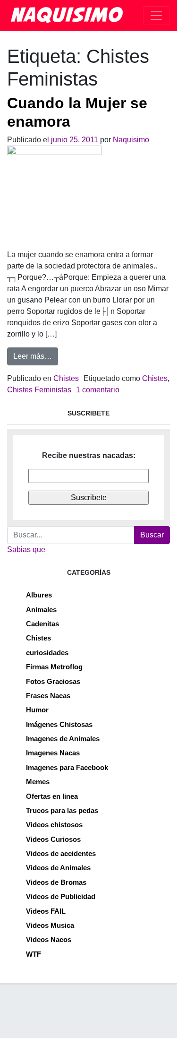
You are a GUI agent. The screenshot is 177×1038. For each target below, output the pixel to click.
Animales (41, 610)
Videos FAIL (46, 911)
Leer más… (35, 356)
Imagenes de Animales (63, 739)
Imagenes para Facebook (67, 767)
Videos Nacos (48, 939)
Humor (37, 710)
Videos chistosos (54, 825)
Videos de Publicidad (60, 896)
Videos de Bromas (56, 882)
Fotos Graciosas (53, 681)
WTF (33, 954)
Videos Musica (50, 925)
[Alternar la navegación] (156, 15)
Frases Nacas (48, 696)
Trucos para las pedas (62, 810)
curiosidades (47, 653)
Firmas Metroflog (54, 667)
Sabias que (26, 549)
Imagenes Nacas (53, 753)
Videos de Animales (58, 868)
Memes (38, 782)
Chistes (66, 378)
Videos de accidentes (61, 853)
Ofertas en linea (52, 796)
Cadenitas (42, 624)
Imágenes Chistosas (59, 724)
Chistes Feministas (39, 390)
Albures (39, 595)
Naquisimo (131, 140)
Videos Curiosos (53, 839)
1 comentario (97, 390)
